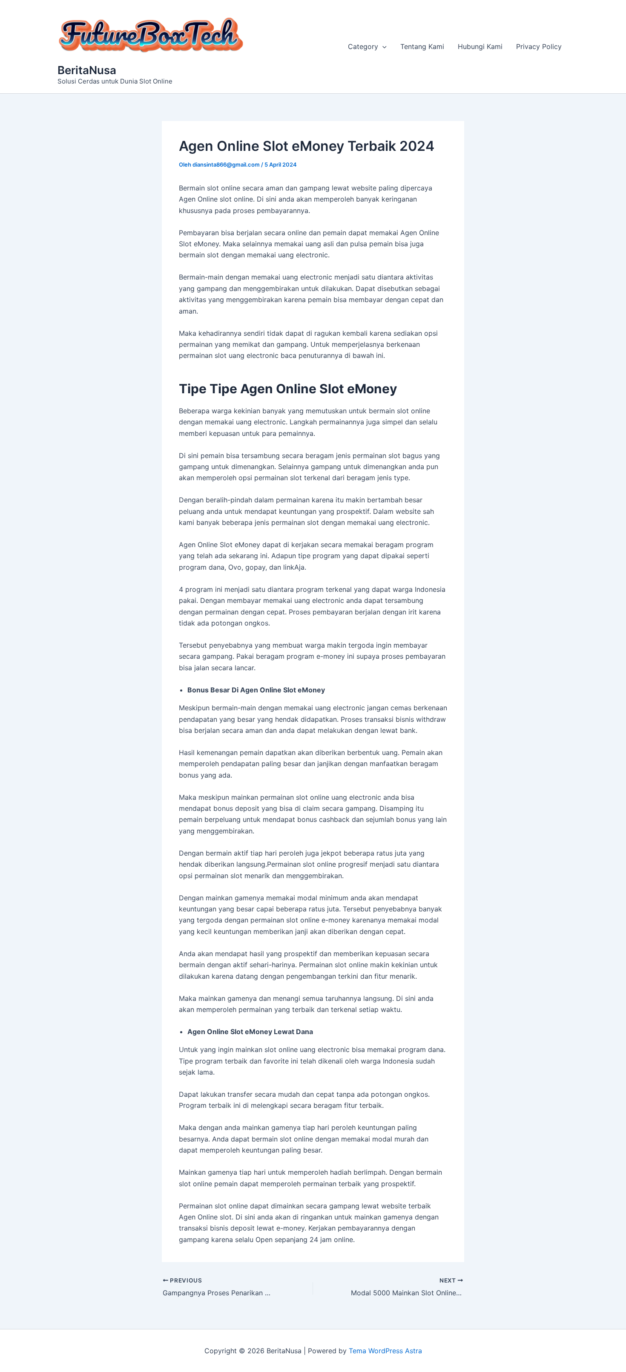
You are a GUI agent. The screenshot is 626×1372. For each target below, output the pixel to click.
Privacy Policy (539, 46)
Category (363, 46)
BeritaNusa (86, 70)
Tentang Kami (422, 46)
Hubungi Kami (480, 46)
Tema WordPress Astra (385, 1350)
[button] (382, 46)
